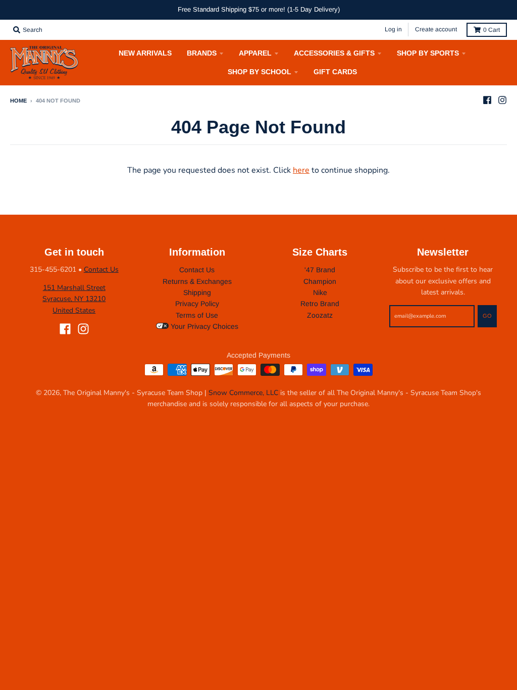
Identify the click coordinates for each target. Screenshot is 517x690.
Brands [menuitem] (202, 53)
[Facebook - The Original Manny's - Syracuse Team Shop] (487, 100)
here (301, 170)
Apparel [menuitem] (255, 53)
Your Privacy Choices (203, 326)
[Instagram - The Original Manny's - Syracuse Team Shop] (502, 100)
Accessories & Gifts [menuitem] (334, 53)
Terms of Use (197, 315)
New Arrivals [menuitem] (145, 53)
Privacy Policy (197, 304)
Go (487, 316)
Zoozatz (320, 315)
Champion (319, 281)
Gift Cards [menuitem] (335, 72)
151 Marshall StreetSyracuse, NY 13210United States (74, 299)
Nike (320, 292)
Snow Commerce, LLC (243, 393)
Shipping (197, 292)
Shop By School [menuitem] (259, 72)
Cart (491, 29)
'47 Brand (319, 270)
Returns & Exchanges (197, 281)
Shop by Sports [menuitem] (428, 53)
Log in (393, 29)
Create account (436, 29)
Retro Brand (319, 304)
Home (18, 100)
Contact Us (101, 269)
